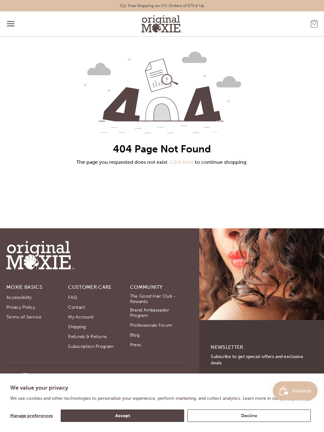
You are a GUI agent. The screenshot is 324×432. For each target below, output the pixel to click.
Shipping (77, 327)
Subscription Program (91, 346)
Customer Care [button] (89, 287)
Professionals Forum (151, 325)
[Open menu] (10, 23)
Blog (135, 335)
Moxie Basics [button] (24, 287)
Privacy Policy (20, 307)
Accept (122, 415)
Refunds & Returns (87, 336)
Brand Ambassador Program (149, 312)
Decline (249, 415)
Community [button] (146, 287)
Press (135, 345)
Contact (76, 307)
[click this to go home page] (162, 24)
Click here (182, 162)
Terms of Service (23, 317)
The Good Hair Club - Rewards (153, 298)
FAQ (72, 297)
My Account (81, 317)
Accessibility (19, 297)
